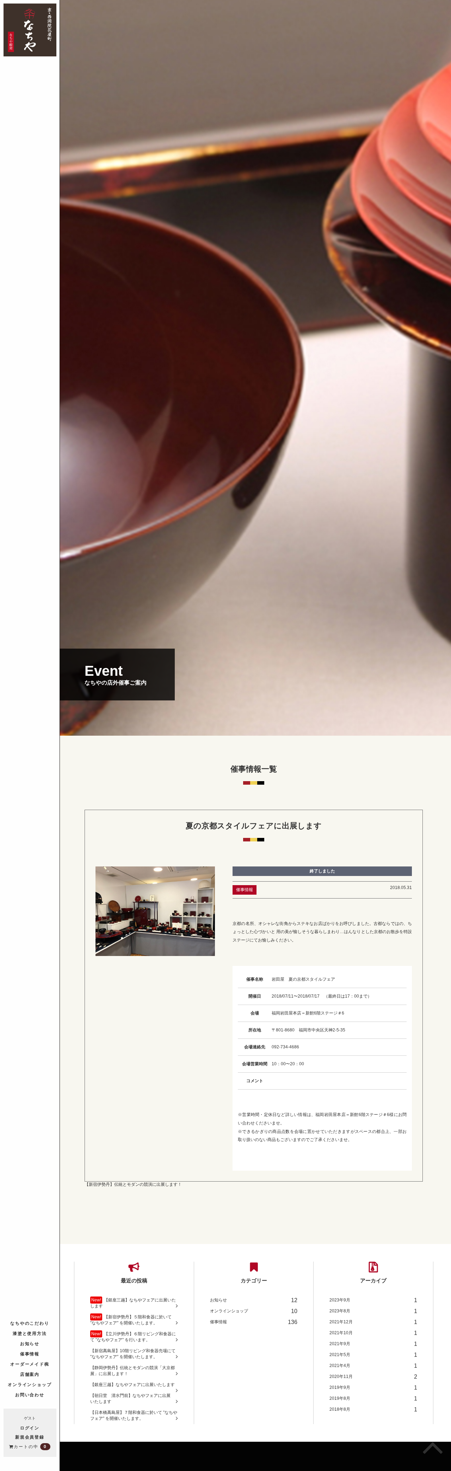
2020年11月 (373, 1377)
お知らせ (30, 1343)
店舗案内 (30, 1374)
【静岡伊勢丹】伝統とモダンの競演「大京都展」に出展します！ (132, 1370)
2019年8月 (373, 1399)
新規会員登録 (30, 1437)
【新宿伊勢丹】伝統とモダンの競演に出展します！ (133, 1184)
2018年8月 (373, 1409)
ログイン (30, 1427)
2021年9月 (373, 1344)
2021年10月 (373, 1333)
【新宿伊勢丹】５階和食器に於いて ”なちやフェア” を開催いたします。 (131, 1319)
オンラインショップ (30, 1384)
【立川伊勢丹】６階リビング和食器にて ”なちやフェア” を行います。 (133, 1336)
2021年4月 (373, 1366)
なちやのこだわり (30, 1323)
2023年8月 (373, 1311)
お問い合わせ (30, 1394)
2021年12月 (373, 1322)
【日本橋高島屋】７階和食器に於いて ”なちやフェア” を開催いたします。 (133, 1415)
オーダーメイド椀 (30, 1364)
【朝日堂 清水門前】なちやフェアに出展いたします (130, 1398)
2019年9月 (373, 1388)
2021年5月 (373, 1355)
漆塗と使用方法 (30, 1333)
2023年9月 (373, 1300)
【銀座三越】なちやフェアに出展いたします (133, 1303)
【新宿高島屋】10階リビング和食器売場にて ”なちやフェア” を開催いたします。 (132, 1353)
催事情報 (30, 1353)
